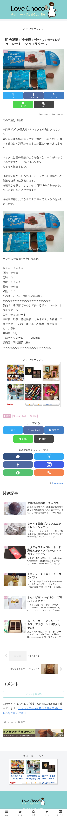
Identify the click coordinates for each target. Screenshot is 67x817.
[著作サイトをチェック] (18, 456)
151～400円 (21, 416)
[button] (44, 104)
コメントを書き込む (33, 694)
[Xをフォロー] (49, 456)
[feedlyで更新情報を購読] (18, 472)
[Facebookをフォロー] (18, 464)
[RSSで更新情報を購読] (49, 472)
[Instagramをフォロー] (49, 464)
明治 (35, 416)
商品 (8, 416)
